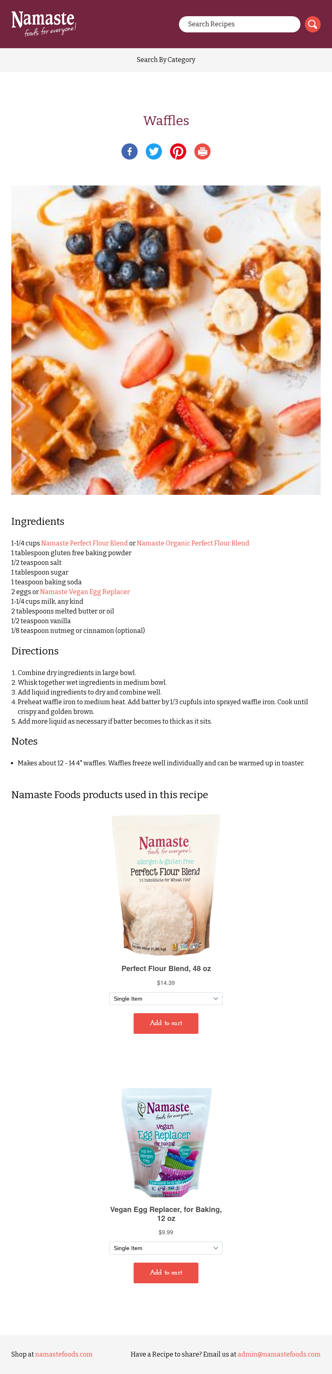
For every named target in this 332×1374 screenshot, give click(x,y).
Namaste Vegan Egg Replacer (85, 592)
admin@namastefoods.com (279, 1354)
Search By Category (166, 60)
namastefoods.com (64, 1354)
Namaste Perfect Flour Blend (84, 543)
